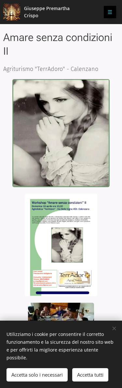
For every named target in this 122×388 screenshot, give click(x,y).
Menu (110, 12)
